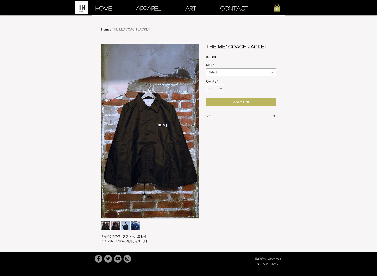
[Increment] (221, 88)
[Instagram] (127, 259)
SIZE (210, 64)
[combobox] (241, 72)
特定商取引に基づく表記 (268, 258)
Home (105, 29)
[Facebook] (98, 259)
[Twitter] (108, 259)
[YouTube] (118, 259)
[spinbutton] (215, 88)
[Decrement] (209, 88)
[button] (277, 8)
